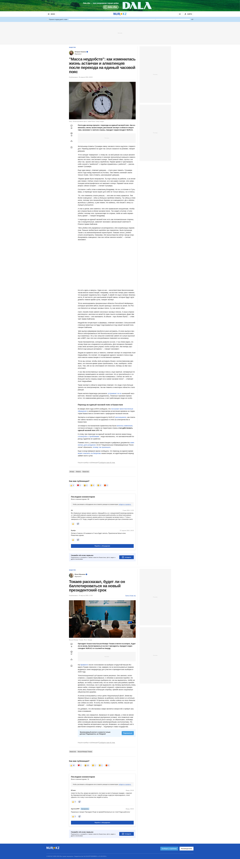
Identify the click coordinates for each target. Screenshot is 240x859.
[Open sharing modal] (71, 140)
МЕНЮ (53, 14)
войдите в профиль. (125, 504)
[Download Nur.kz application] (120, 5)
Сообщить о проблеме (169, 848)
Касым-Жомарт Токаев (85, 751)
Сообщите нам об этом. (107, 462)
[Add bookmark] (71, 147)
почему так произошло (101, 447)
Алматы (78, 471)
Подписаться (127, 733)
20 (88, 765)
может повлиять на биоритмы (89, 453)
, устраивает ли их (114, 393)
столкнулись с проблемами (88, 436)
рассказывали (120, 417)
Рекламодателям (186, 848)
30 (73, 765)
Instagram (128, 557)
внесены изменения (124, 426)
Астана (72, 471)
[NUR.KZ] (120, 14)
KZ (180, 14)
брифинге (84, 665)
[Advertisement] (120, 33)
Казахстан (86, 471)
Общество (72, 47)
